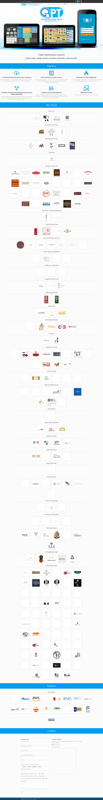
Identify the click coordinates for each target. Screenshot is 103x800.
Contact (79, 4)
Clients (72, 4)
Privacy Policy (38, 788)
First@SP (53, 4)
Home (49, 4)
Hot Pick (63, 4)
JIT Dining (58, 4)
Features (68, 4)
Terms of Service (43, 788)
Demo (76, 4)
